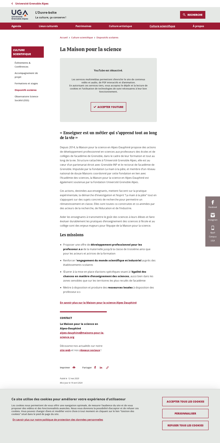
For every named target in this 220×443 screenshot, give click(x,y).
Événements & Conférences (22, 64)
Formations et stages (26, 83)
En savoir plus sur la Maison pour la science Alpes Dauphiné (98, 302)
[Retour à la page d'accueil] (19, 15)
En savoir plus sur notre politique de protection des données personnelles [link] (58, 419)
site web (65, 350)
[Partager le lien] (107, 367)
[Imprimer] (74, 367)
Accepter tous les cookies (185, 401)
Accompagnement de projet (26, 75)
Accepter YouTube (110, 107)
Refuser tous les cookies (185, 425)
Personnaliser (185, 413)
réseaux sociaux (89, 350)
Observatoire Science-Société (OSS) (27, 98)
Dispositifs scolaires (26, 90)
